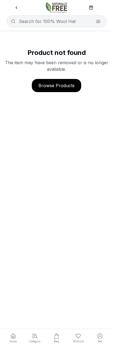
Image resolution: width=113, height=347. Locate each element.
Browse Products (56, 85)
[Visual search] (98, 21)
